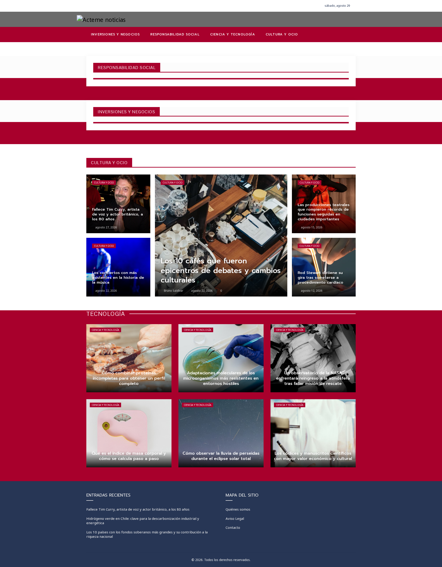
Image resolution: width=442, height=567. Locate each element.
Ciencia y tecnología (105, 329)
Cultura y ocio (104, 182)
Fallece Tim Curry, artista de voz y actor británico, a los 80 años (137, 509)
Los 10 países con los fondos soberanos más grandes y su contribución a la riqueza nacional (147, 534)
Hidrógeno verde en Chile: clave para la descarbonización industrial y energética (142, 520)
